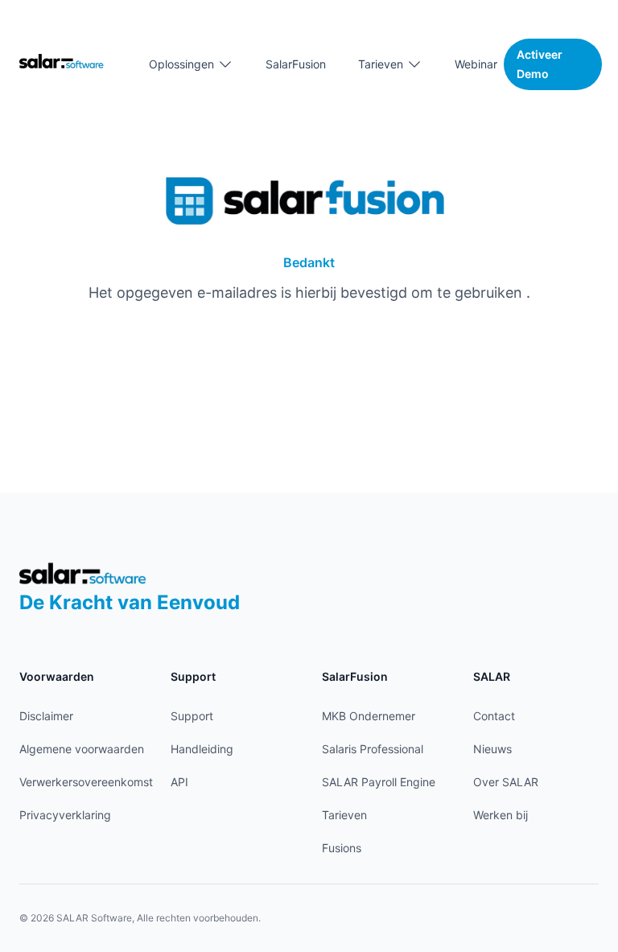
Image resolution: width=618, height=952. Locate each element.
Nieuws (492, 749)
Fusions (341, 848)
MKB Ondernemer (368, 716)
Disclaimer (46, 716)
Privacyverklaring (65, 815)
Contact (494, 716)
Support (192, 716)
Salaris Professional (372, 749)
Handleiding (202, 749)
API (179, 782)
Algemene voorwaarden (81, 749)
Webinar (476, 64)
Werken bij (500, 815)
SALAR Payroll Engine (378, 782)
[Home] (61, 61)
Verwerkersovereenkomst (86, 782)
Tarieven (344, 815)
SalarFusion (296, 64)
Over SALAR (505, 782)
